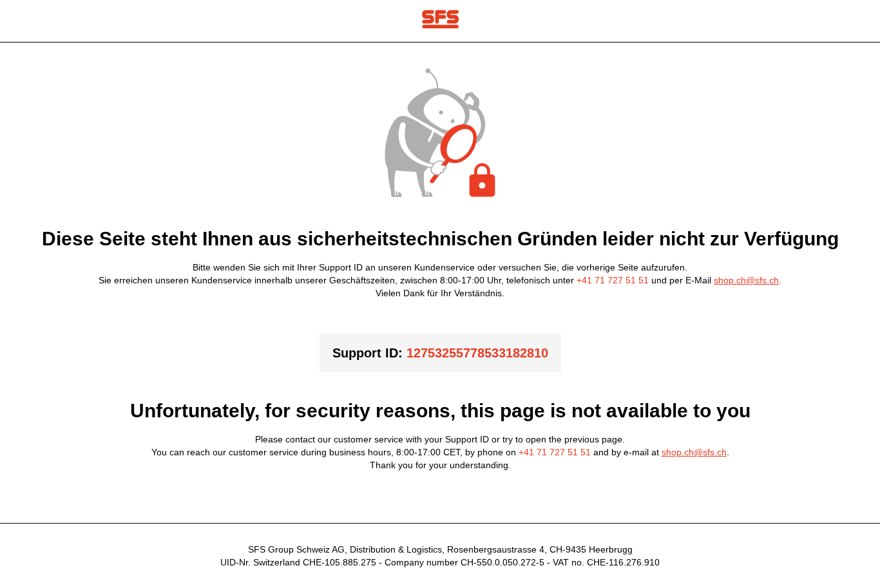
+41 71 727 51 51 (613, 280)
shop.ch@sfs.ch (746, 280)
